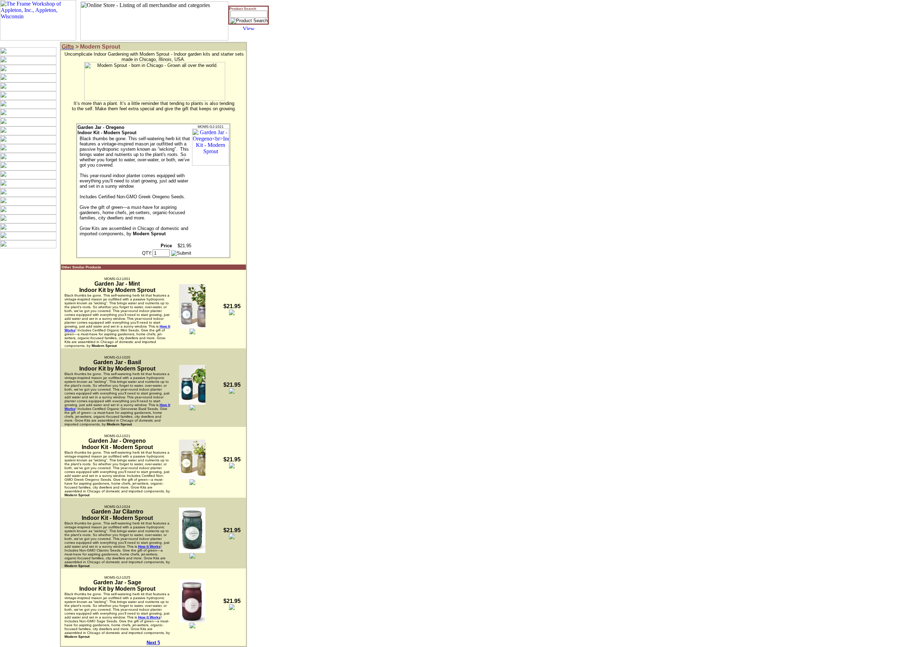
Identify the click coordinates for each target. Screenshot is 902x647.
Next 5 (153, 642)
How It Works (149, 546)
